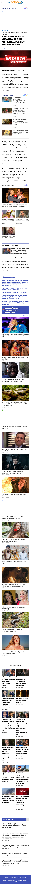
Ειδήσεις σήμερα (8, 277)
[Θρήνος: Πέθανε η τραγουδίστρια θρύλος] (22, 693)
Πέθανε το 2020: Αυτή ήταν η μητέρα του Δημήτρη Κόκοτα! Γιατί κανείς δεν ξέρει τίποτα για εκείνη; (20, 251)
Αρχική (6, 877)
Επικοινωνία (23, 877)
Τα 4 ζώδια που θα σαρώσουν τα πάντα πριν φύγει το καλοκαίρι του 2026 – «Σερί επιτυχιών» (15, 302)
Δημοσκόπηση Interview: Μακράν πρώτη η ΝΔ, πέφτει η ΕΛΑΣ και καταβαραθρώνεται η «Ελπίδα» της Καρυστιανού (15, 296)
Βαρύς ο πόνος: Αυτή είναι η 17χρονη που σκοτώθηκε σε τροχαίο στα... (21, 681)
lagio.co (15, 881)
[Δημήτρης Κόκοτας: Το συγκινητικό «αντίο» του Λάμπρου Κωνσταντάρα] (8, 693)
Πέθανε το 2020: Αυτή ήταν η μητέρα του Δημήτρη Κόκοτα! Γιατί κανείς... (8, 681)
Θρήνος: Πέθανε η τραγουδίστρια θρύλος (14, 292)
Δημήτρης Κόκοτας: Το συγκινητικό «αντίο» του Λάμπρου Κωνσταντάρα (15, 288)
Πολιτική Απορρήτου (14, 877)
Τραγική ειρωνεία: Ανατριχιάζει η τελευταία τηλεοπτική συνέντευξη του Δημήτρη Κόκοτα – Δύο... (8, 753)
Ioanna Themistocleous (8, 70)
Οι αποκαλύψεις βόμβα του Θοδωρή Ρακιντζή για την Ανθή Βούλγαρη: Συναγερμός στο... (22, 751)
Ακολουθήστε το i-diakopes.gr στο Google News (12, 310)
